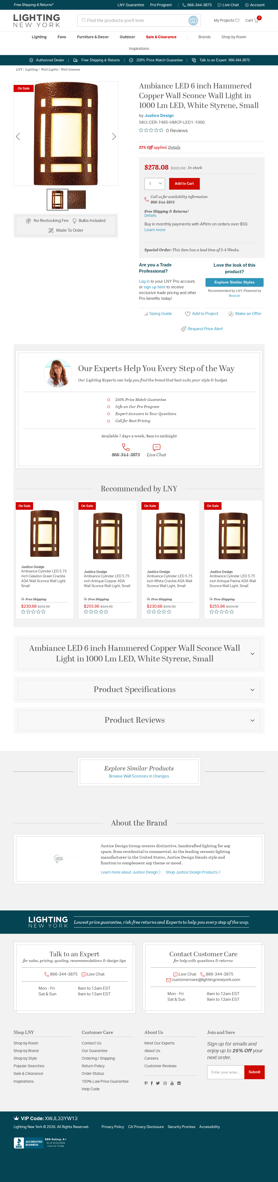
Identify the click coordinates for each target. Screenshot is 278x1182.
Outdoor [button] (127, 37)
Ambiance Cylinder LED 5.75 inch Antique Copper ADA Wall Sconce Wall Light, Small (107, 581)
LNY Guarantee (131, 5)
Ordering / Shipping (98, 1058)
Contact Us (91, 1043)
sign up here (154, 287)
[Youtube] (172, 1083)
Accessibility (209, 1127)
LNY (19, 69)
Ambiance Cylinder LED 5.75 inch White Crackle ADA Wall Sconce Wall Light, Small (169, 581)
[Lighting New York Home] (37, 20)
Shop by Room (26, 1043)
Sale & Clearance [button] (161, 37)
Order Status (93, 1074)
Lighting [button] (39, 37)
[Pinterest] (146, 1083)
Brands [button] (204, 37)
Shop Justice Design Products (192, 872)
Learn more (155, 230)
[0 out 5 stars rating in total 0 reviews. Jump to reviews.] (34, 612)
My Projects (224, 21)
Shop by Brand (26, 1051)
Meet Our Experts (159, 1043)
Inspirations (24, 1082)
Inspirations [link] (139, 49)
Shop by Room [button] (234, 37)
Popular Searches (29, 1066)
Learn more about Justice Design (130, 872)
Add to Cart (184, 184)
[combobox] (139, 20)
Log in (144, 281)
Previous (18, 136)
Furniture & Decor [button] (93, 37)
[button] (255, 5)
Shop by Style (25, 1058)
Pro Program (161, 5)
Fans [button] (62, 37)
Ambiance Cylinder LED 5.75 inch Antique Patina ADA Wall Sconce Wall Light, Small (233, 581)
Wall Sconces (70, 69)
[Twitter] (158, 1083)
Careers (151, 1058)
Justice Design (159, 116)
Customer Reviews (160, 1066)
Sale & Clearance (28, 1074)
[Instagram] (165, 1083)
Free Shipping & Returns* (33, 5)
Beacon (234, 296)
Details (174, 147)
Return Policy (93, 1066)
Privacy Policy (113, 1127)
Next (114, 136)
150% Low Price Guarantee (105, 1082)
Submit (254, 1072)
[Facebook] (152, 1083)
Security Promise (181, 1127)
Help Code (91, 1089)
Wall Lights (49, 69)
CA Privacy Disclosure (146, 1127)
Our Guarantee (95, 1051)
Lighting (31, 69)
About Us (152, 1051)
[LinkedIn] (179, 1083)
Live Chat (231, 5)
